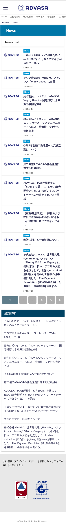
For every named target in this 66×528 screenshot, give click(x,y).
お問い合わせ (16, 465)
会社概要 (51, 17)
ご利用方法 (15, 17)
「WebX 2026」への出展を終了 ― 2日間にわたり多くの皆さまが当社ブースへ (42, 59)
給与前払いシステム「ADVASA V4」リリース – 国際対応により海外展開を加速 (41, 100)
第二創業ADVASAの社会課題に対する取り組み (31, 382)
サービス (40, 17)
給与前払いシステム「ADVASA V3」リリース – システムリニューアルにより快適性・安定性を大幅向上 (33, 362)
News (4, 17)
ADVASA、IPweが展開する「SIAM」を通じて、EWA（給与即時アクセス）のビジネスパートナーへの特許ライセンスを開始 (42, 191)
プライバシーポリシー (26, 461)
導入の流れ (28, 17)
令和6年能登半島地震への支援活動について (29, 374)
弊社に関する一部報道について (41, 239)
